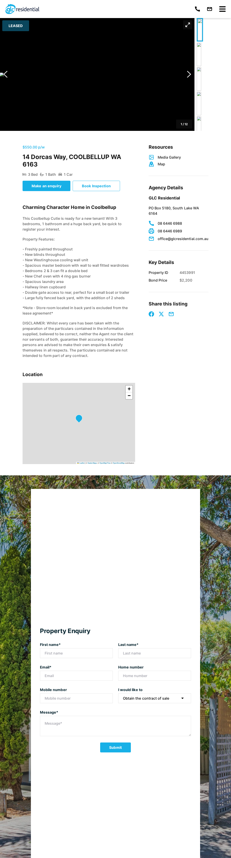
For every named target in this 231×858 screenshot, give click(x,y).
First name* (50, 644)
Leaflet (81, 463)
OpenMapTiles (105, 463)
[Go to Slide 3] (199, 79)
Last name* (128, 644)
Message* (49, 712)
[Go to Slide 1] (200, 30)
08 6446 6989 (170, 231)
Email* (45, 667)
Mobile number (53, 689)
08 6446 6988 (170, 223)
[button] (97, 74)
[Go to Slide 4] (199, 103)
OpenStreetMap (119, 463)
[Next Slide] (189, 74)
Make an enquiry (46, 186)
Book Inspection (96, 186)
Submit (115, 747)
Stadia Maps (92, 463)
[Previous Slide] (5, 74)
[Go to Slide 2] (199, 54)
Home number (131, 667)
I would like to (130, 689)
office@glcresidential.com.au (183, 238)
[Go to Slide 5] (199, 128)
